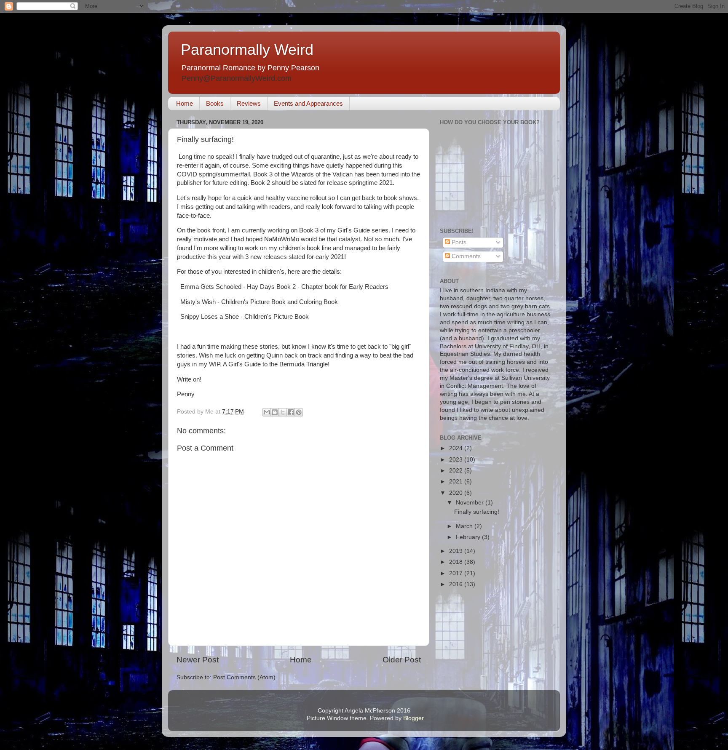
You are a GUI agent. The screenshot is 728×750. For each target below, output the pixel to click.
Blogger (413, 718)
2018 (456, 562)
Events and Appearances (308, 103)
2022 (456, 470)
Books (215, 103)
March (465, 526)
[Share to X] (282, 412)
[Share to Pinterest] (298, 412)
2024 (456, 448)
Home (184, 103)
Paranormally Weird (247, 49)
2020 (456, 493)
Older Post (402, 659)
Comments (465, 256)
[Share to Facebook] (290, 412)
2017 (456, 573)
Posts (458, 242)
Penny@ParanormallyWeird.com (237, 78)
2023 (456, 459)
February (469, 537)
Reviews (249, 103)
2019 (456, 551)
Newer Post (198, 659)
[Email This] (266, 412)
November (470, 502)
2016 (456, 584)
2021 (456, 481)
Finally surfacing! (476, 512)
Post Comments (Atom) (244, 677)
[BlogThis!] (274, 412)
